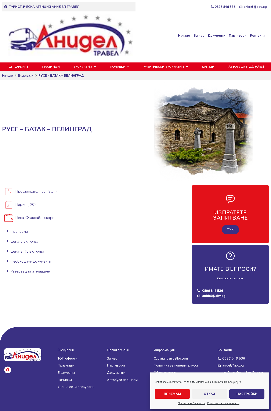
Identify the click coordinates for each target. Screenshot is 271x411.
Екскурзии (25, 75)
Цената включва (24, 241)
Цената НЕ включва (27, 251)
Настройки (246, 394)
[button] (94, 232)
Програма (19, 231)
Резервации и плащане (30, 271)
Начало (7, 75)
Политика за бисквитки (191, 403)
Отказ (209, 394)
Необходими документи (30, 261)
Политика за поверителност (223, 403)
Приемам (172, 394)
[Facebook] (7, 370)
